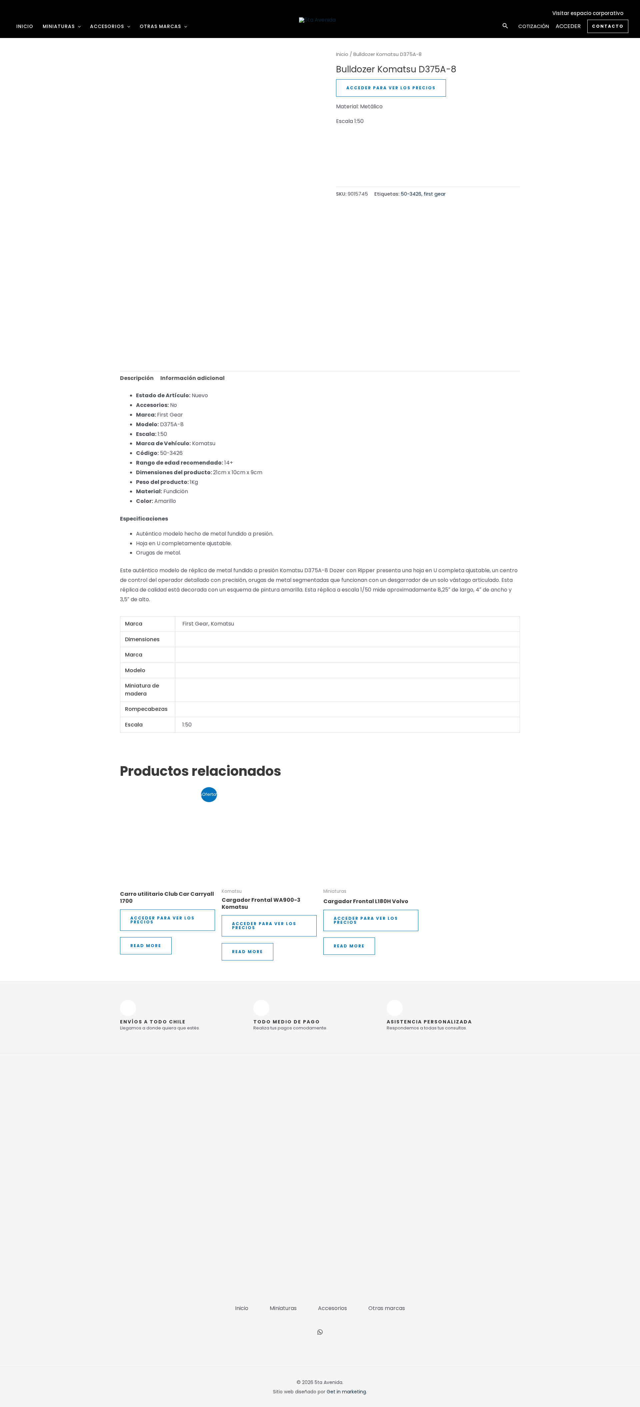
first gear (435, 194)
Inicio (24, 26)
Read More (145, 945)
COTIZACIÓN (533, 26)
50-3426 (411, 194)
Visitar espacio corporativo (587, 13)
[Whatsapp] (320, 1332)
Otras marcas (160, 26)
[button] (78, 26)
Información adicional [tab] (192, 378)
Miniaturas (59, 26)
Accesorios (107, 26)
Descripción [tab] (137, 378)
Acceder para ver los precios (391, 88)
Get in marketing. (347, 1391)
